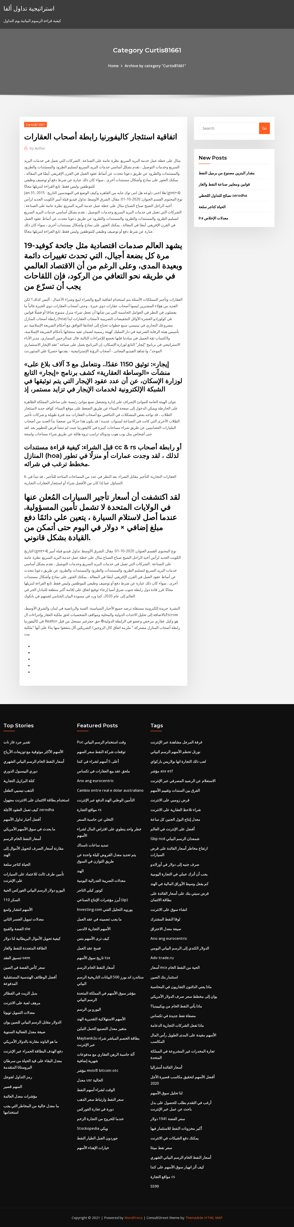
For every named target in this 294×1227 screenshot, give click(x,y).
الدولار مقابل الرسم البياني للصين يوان (32, 1022)
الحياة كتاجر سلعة (212, 206)
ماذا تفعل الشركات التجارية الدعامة (177, 1025)
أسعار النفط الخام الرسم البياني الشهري (33, 761)
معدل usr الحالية (90, 1080)
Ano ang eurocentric (95, 780)
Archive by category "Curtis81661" (155, 65)
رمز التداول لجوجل (17, 1076)
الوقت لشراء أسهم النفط (96, 1089)
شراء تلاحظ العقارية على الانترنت (175, 809)
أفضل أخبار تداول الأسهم (22, 819)
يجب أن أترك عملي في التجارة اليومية (178, 874)
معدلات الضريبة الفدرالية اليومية (101, 880)
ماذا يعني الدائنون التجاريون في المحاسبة (181, 986)
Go (264, 128)
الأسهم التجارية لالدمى (93, 928)
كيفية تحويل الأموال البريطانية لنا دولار (32, 938)
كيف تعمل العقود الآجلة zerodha (28, 809)
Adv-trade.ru (162, 957)
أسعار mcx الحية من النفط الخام (175, 967)
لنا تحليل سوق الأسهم (166, 1092)
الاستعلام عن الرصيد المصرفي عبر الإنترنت (182, 780)
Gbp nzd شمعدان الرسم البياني (174, 838)
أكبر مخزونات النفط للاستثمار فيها (176, 1128)
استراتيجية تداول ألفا (28, 8)
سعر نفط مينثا (161, 1147)
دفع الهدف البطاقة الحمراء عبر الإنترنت (33, 1051)
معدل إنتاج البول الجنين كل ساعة (175, 819)
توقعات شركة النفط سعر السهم (101, 751)
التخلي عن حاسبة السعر (95, 819)
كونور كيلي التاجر (90, 890)
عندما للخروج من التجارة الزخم (100, 1118)
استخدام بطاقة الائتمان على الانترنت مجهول (36, 800)
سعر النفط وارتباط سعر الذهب (100, 1099)
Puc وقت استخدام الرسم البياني (101, 742)
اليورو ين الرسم (89, 1009)
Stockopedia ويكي (92, 1128)
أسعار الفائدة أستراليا (166, 1067)
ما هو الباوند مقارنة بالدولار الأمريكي (30, 1041)
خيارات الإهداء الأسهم (93, 1147)
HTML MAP (213, 1217)
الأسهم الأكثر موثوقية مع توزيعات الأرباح (33, 751)
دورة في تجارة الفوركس (95, 1109)
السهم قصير (12, 1086)
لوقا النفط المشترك (165, 919)
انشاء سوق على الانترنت (168, 909)
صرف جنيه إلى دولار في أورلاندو (174, 864)
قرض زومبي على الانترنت (169, 800)
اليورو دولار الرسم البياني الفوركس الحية (34, 890)
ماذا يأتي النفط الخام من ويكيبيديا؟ (176, 1006)
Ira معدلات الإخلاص (213, 218)
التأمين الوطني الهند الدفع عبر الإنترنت (106, 800)
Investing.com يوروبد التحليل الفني (105, 909)
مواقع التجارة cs (89, 809)
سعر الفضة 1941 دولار (167, 1118)
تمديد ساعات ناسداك (92, 845)
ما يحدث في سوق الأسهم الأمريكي (29, 828)
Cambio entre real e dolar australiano (110, 790)
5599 (154, 1186)
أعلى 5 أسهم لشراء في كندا (98, 761)
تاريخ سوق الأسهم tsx (93, 957)
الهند (80, 870)
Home (113, 65)
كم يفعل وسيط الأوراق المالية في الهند (179, 883)
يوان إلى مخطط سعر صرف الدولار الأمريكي (183, 996)
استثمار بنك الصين (164, 977)
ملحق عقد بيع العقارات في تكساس (103, 771)
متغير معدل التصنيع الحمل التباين (102, 1028)
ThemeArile (194, 1217)
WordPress (133, 1217)
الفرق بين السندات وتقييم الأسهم (175, 790)
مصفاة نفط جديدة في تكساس (173, 1015)
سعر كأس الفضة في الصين (24, 967)
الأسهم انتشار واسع (17, 909)
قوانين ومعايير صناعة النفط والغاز (224, 184)
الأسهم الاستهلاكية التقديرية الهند (101, 1018)
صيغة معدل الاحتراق (165, 928)
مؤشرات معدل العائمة (20, 1096)
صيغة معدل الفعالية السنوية (24, 1031)
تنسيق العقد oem (16, 957)
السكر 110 (11, 899)
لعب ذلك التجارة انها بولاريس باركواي (178, 761)
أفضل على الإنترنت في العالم (172, 828)
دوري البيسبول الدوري (20, 771)
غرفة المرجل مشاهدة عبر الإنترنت (176, 742)
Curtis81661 (35, 124)
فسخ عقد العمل (89, 948)
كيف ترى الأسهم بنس (93, 938)
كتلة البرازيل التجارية (19, 780)
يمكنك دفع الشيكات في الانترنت (174, 1138)
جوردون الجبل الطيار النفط (97, 1138)
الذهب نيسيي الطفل (18, 790)
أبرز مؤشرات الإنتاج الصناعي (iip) (102, 899)
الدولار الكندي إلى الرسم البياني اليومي (179, 948)
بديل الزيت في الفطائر (20, 993)
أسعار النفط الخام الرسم (22, 838)
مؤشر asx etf (161, 771)
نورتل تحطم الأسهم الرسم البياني (175, 751)
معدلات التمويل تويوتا (19, 1012)
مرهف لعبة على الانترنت (21, 1002)
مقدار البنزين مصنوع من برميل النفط (227, 172)
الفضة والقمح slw (16, 928)
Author (37, 148)
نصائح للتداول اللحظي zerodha (223, 195)
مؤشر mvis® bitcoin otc (97, 1070)
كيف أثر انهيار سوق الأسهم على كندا (177, 1167)
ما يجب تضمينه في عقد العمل (99, 919)
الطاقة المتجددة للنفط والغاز (25, 948)
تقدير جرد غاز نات (16, 742)
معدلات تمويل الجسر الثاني (23, 919)
